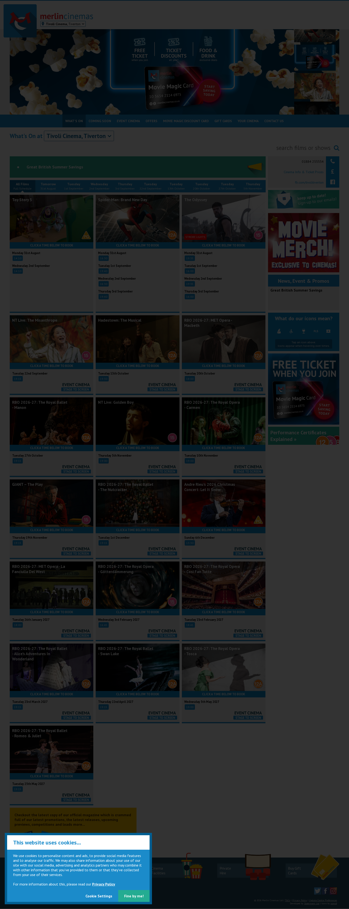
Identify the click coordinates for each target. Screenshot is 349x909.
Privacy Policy (103, 884)
